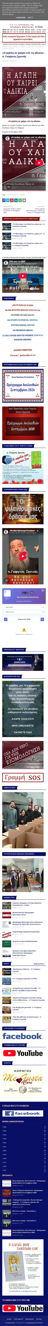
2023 (24, 1139)
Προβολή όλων (39, 964)
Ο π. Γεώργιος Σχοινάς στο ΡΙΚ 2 (25, 979)
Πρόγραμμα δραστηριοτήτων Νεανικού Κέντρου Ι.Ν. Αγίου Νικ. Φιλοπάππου (28, 923)
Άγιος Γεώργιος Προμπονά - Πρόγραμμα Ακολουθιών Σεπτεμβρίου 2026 (28, 1191)
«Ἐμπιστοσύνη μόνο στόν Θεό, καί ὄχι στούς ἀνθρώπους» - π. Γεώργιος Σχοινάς (29, 999)
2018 (24, 1158)
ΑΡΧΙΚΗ (9, 1319)
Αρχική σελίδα (6, 47)
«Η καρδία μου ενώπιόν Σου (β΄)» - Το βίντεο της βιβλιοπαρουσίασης (26, 989)
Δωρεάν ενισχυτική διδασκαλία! (25, 941)
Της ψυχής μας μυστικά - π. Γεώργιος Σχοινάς (27, 1008)
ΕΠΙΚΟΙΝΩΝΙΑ (29, 1319)
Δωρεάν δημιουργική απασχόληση (26, 932)
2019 (24, 1154)
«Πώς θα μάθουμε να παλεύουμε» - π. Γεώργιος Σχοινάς (27, 1018)
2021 (24, 1147)
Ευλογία (6, 61)
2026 (24, 1127)
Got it (30, 18)
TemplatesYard (20, 1323)
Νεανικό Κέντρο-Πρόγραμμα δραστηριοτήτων (23, 914)
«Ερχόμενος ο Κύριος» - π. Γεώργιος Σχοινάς (26, 970)
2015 (24, 1170)
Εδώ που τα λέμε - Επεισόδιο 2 (24, 1211)
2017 (24, 1162)
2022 (24, 1143)
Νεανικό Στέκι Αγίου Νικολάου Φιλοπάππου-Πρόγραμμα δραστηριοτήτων (24, 953)
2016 (24, 1166)
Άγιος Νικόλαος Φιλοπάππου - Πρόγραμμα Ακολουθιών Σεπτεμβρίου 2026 (29, 1182)
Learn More (21, 18)
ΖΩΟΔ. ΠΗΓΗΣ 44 (12, 195)
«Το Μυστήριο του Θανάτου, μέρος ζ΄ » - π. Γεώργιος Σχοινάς (29, 235)
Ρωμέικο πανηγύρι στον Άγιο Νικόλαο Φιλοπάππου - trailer (27, 904)
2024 (24, 1135)
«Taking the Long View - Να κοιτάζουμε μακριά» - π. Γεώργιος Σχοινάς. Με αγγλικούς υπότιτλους (27, 1202)
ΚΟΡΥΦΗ (39, 1319)
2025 (24, 1131)
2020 (24, 1151)
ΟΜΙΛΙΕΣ (15, 47)
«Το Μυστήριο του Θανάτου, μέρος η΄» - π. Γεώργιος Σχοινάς (29, 225)
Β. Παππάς (38, 1323)
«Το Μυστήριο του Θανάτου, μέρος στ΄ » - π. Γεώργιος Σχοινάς (28, 244)
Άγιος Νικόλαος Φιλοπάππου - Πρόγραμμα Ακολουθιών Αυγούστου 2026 (29, 1231)
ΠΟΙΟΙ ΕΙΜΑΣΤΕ (18, 1319)
